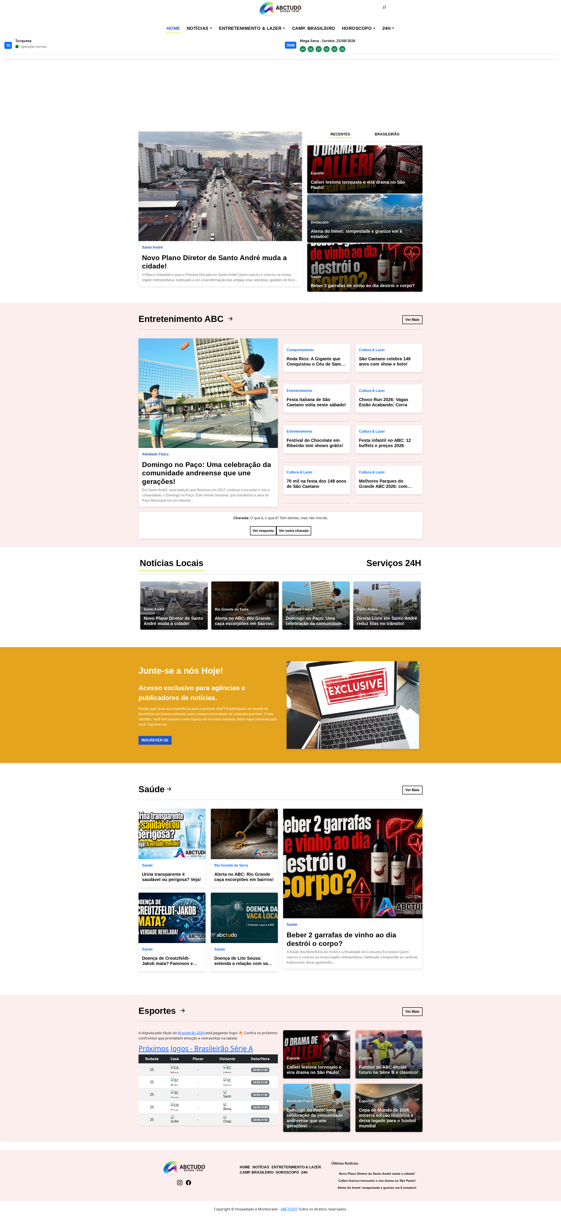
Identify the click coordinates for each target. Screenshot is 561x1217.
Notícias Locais (171, 563)
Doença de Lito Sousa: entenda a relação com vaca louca (243, 963)
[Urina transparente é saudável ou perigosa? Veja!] (172, 834)
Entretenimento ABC (182, 319)
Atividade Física (155, 454)
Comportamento (300, 350)
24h (386, 28)
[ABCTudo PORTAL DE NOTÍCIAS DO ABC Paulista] (280, 9)
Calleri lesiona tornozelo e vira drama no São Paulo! (377, 1180)
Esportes (158, 1011)
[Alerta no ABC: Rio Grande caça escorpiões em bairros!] (244, 834)
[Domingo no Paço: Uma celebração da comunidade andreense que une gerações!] (208, 393)
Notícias (197, 28)
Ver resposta (263, 531)
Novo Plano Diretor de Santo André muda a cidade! (377, 1173)
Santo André (152, 247)
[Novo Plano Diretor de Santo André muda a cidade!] (220, 186)
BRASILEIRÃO (387, 134)
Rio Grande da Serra (231, 865)
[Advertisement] (280, 93)
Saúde (151, 789)
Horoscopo (357, 28)
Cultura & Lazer (299, 472)
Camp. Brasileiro (313, 28)
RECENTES (340, 134)
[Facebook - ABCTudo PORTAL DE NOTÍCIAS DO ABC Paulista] (188, 1183)
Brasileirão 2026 (191, 1032)
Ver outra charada (294, 531)
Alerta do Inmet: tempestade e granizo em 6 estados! (376, 1187)
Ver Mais (412, 320)
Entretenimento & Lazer (250, 28)
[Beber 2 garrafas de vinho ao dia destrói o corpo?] (353, 863)
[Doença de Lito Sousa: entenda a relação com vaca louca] (244, 918)
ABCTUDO (289, 1209)
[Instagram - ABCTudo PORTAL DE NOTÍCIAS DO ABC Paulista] (179, 1183)
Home (173, 28)
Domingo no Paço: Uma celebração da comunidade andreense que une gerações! (206, 473)
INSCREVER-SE (155, 740)
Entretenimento (299, 391)
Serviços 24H (393, 563)
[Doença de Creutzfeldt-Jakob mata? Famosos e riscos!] (172, 918)
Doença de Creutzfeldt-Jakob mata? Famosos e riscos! (167, 963)
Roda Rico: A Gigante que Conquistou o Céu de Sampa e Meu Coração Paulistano (316, 364)
